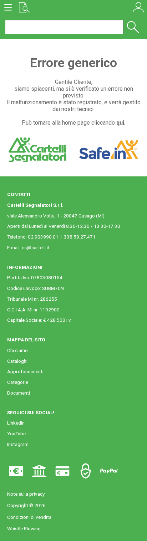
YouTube (16, 433)
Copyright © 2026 (26, 505)
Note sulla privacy (26, 494)
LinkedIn (16, 423)
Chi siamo (17, 350)
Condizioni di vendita (29, 517)
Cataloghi (17, 361)
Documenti (18, 393)
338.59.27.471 (80, 237)
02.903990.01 (43, 237)
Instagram (18, 444)
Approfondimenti (25, 371)
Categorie (17, 382)
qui (120, 122)
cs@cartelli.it (36, 247)
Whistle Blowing (24, 528)
